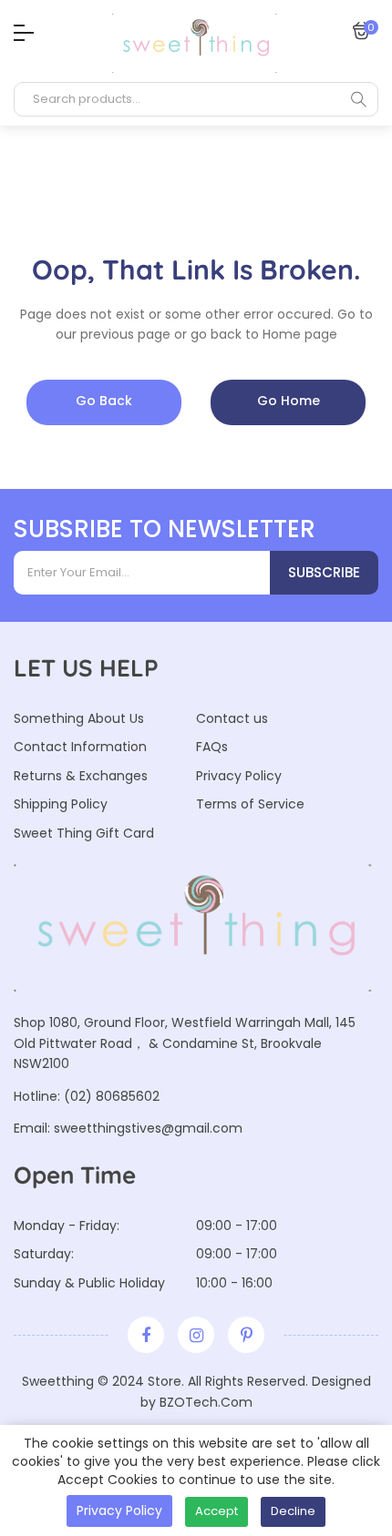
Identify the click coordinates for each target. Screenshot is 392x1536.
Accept (216, 1511)
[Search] (358, 99)
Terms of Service (250, 804)
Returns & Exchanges (81, 776)
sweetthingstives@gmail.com (148, 1128)
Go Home (288, 401)
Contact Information (80, 746)
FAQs (212, 746)
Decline (293, 1511)
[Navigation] (19, 33)
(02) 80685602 (112, 1096)
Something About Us (79, 718)
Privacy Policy (239, 776)
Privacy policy (119, 1510)
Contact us (232, 718)
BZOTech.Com (206, 1402)
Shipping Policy (61, 804)
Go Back (104, 401)
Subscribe (324, 572)
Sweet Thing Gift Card (84, 833)
